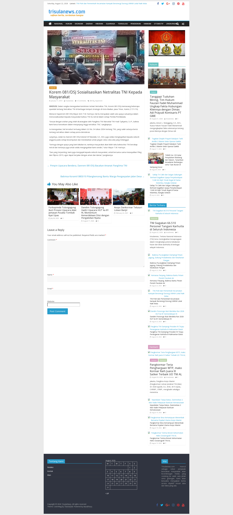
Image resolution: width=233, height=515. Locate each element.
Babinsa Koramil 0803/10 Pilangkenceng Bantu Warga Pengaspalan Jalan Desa (102, 176)
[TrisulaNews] (50, 23)
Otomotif (158, 24)
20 (121, 479)
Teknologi (123, 24)
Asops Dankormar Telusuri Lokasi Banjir (128, 209)
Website (50, 301)
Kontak (50, 471)
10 (108, 475)
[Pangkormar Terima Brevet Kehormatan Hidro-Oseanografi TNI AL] (166, 433)
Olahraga (110, 24)
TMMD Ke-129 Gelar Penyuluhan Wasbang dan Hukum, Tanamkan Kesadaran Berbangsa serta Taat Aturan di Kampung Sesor (166, 161)
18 (112, 479)
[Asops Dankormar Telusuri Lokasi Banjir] (128, 189)
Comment (52, 240)
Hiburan (99, 24)
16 (135, 475)
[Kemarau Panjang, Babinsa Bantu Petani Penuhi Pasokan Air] (166, 275)
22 (130, 479)
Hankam (147, 24)
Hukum (69, 24)
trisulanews (69, 101)
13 (121, 475)
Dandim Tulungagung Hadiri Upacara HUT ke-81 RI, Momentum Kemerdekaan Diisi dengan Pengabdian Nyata (95, 212)
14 (126, 475)
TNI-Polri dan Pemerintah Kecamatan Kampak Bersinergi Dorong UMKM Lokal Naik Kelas (111, 3)
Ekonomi (79, 24)
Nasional (58, 24)
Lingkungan (171, 24)
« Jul (107, 493)
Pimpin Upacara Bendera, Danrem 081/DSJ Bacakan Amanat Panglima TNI (87, 165)
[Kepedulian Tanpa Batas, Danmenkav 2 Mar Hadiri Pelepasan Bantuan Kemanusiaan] (166, 400)
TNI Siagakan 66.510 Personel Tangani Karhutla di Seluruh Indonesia (167, 226)
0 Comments (81, 101)
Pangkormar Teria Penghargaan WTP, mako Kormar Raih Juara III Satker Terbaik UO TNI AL (166, 369)
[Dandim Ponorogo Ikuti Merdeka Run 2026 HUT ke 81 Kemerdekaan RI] (166, 311)
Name (50, 274)
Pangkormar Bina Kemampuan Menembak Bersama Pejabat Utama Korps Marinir (166, 424)
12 (117, 475)
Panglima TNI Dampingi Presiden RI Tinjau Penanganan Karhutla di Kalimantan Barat (166, 333)
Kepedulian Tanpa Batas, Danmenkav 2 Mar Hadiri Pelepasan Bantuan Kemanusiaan (165, 407)
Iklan (49, 475)
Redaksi (50, 467)
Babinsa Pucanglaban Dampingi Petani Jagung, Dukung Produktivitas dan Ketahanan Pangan (165, 265)
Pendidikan (136, 24)
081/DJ (92, 101)
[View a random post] (183, 23)
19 (117, 479)
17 (108, 479)
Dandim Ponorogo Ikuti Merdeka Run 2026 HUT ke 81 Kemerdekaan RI (167, 317)
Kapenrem (98, 101)
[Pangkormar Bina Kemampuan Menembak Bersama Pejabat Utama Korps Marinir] (166, 417)
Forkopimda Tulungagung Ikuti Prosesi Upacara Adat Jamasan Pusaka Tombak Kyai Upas (62, 211)
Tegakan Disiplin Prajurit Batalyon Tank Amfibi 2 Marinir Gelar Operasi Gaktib (165, 145)
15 (130, 475)
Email (50, 288)
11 (112, 475)
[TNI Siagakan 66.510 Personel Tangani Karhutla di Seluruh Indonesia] (167, 210)
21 (126, 479)
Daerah (89, 24)
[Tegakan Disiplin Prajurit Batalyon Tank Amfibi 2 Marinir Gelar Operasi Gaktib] (166, 138)
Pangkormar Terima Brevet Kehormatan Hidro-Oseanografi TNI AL (166, 439)
